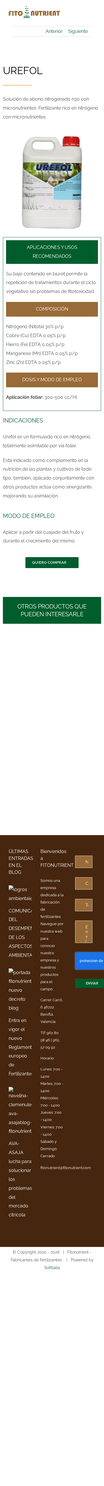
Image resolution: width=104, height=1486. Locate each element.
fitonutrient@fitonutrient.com (65, 1168)
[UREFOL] (77, 641)
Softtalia (52, 1267)
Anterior (54, 31)
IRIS (65, 713)
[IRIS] (77, 694)
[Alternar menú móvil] (93, 17)
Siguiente (78, 31)
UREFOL (72, 661)
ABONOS (19, 685)
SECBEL (21, 677)
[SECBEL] (27, 649)
